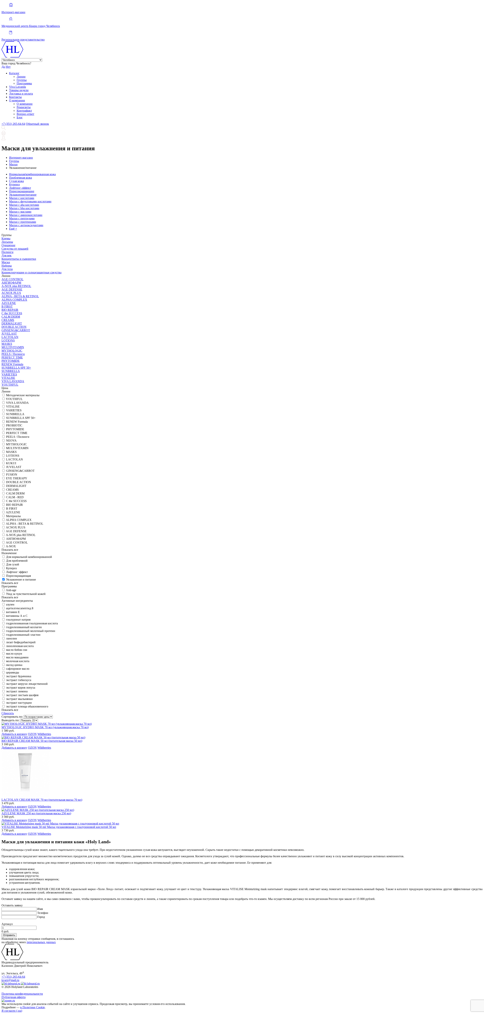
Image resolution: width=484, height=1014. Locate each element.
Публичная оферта (14, 997)
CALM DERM (11, 316)
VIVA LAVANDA (13, 381)
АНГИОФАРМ (11, 282)
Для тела (7, 269)
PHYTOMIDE (11, 360)
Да (3, 66)
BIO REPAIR (10, 309)
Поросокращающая (18, 575)
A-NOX (11, 546)
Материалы (13, 516)
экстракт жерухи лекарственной (27, 683)
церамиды (12, 672)
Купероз (14, 184)
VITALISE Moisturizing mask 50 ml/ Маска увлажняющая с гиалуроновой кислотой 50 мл (59, 827)
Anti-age (11, 590)
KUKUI (11, 463)
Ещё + (13, 228)
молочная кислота (17, 661)
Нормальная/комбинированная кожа (32, 174)
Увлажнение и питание (21, 579)
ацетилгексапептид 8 (19, 608)
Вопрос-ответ (25, 114)
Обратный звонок (37, 123)
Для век (7, 255)
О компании (17, 100)
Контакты (15, 97)
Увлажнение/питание (22, 194)
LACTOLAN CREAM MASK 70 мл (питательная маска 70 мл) (42, 799)
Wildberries (44, 734)
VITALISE (8, 377)
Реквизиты (24, 107)
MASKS (7, 343)
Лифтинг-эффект (20, 187)
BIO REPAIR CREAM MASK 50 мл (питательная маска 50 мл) (42, 740)
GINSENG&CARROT (16, 330)
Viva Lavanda (17, 86)
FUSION (11, 474)
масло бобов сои (16, 649)
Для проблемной (17, 560)
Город (41, 916)
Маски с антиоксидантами (26, 225)
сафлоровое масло (17, 668)
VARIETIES (9, 374)
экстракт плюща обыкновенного (27, 706)
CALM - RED (15, 497)
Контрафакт (24, 110)
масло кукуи (14, 653)
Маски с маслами (20, 211)
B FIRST (7, 306)
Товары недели (19, 90)
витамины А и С (17, 615)
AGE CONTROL (12, 279)
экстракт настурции (19, 702)
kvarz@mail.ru (10, 980)
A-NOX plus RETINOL (16, 286)
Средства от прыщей (15, 248)
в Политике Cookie (32, 1007)
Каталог (14, 73)
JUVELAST (9, 333)
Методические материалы (23, 395)
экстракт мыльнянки (19, 698)
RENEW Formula (12, 364)
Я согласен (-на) (12, 1010)
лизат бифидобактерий (21, 642)
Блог (20, 117)
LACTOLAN (10, 337)
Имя (40, 909)
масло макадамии (17, 657)
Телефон (42, 912)
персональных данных (41, 942)
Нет (8, 66)
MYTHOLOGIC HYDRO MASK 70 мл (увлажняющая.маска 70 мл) (45, 727)
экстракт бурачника (18, 676)
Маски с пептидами (22, 218)
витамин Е (13, 612)
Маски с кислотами (21, 198)
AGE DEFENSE (12, 289)
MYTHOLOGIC (12, 350)
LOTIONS (8, 340)
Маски (6, 262)
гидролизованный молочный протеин (30, 630)
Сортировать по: (12, 716)
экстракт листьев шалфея (22, 695)
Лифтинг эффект (17, 572)
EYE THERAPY (16, 478)
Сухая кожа (16, 181)
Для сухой (12, 564)
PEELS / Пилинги (13, 354)
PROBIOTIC (14, 425)
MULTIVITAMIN (13, 347)
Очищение (8, 245)
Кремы (6, 238)
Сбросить (8, 713)
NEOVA (11, 440)
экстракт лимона (17, 691)
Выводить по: (10, 720)
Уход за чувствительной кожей (26, 593)
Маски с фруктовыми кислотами (30, 201)
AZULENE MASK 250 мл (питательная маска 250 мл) (36, 813)
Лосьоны (7, 241)
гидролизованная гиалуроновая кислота (32, 623)
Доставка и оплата (21, 93)
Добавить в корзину (14, 734)
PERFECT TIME (12, 357)
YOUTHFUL (10, 384)
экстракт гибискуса (18, 680)
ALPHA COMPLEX (14, 299)
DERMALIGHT (12, 323)
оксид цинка (14, 664)
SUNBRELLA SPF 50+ (16, 367)
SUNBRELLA (11, 371)
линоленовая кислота (20, 646)
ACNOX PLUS (11, 292)
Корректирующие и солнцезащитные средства (31, 272)
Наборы (7, 265)
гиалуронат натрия (18, 619)
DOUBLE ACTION (14, 326)
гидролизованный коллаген (24, 627)
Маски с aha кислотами (24, 204)
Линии (21, 76)
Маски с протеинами (22, 221)
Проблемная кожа (20, 177)
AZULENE (9, 303)
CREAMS (8, 320)
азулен (10, 604)
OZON (32, 734)
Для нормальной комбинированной (29, 556)
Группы (22, 80)
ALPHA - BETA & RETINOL (20, 296)
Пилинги (7, 252)
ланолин (11, 638)
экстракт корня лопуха (20, 687)
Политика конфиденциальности (22, 993)
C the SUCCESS (12, 313)
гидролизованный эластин (23, 634)
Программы (24, 83)
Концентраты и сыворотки (19, 258)
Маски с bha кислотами (24, 208)
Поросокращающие (21, 191)
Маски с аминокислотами (25, 215)
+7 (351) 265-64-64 (13, 123)
